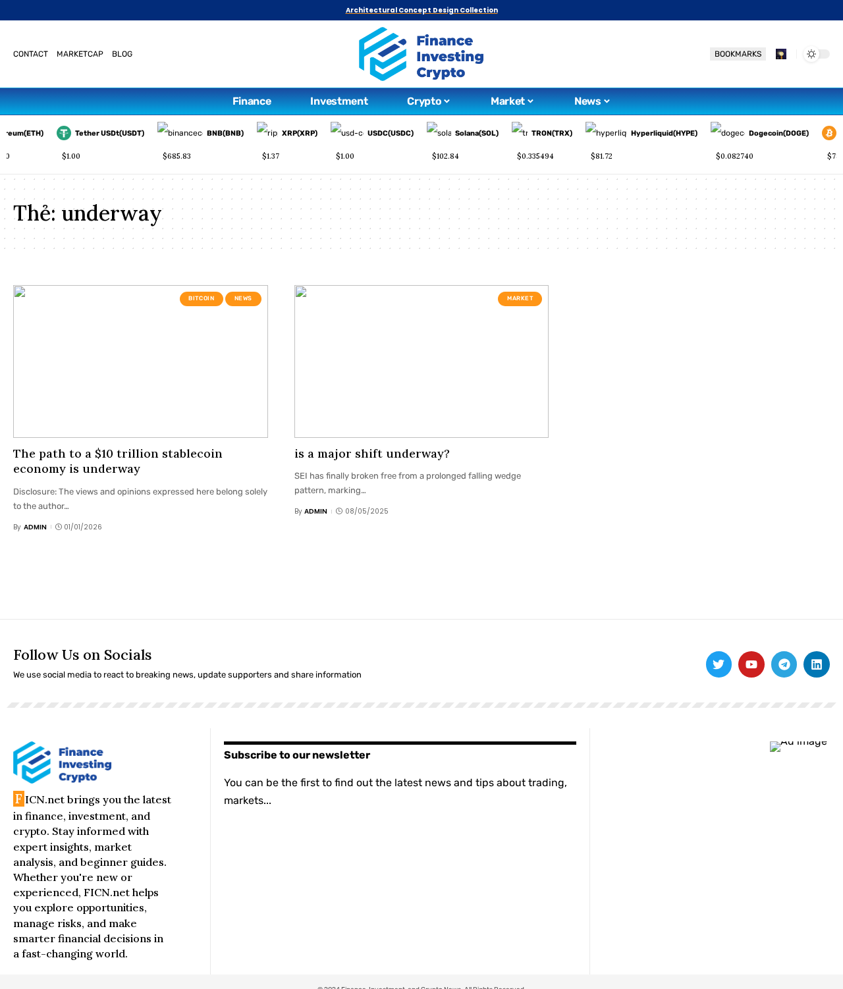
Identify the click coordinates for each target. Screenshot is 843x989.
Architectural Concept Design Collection (422, 10)
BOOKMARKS (738, 54)
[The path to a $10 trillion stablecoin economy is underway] (140, 361)
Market (520, 298)
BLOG (122, 54)
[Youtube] (751, 664)
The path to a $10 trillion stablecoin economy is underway (118, 461)
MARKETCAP (80, 54)
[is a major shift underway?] (421, 361)
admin (35, 527)
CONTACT (30, 54)
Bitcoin (201, 298)
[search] (781, 54)
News (243, 298)
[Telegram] (784, 664)
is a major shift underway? (372, 453)
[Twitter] (719, 664)
